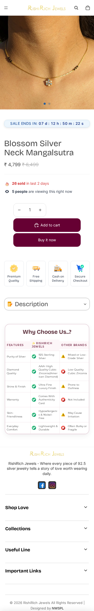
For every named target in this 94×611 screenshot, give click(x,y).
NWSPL (58, 608)
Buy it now (47, 240)
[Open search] (76, 8)
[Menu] (6, 8)
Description (31, 304)
